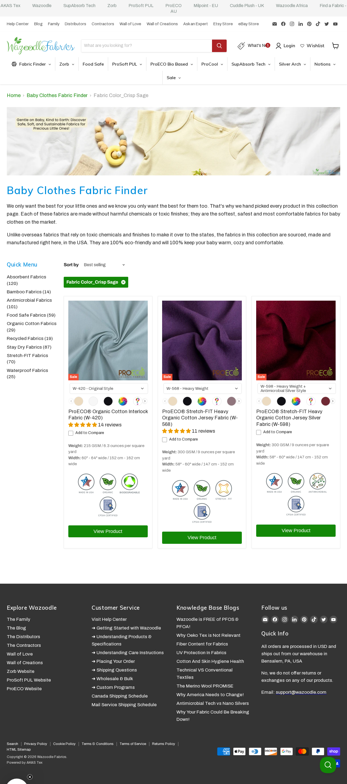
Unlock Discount (228, 453)
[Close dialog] (276, 341)
